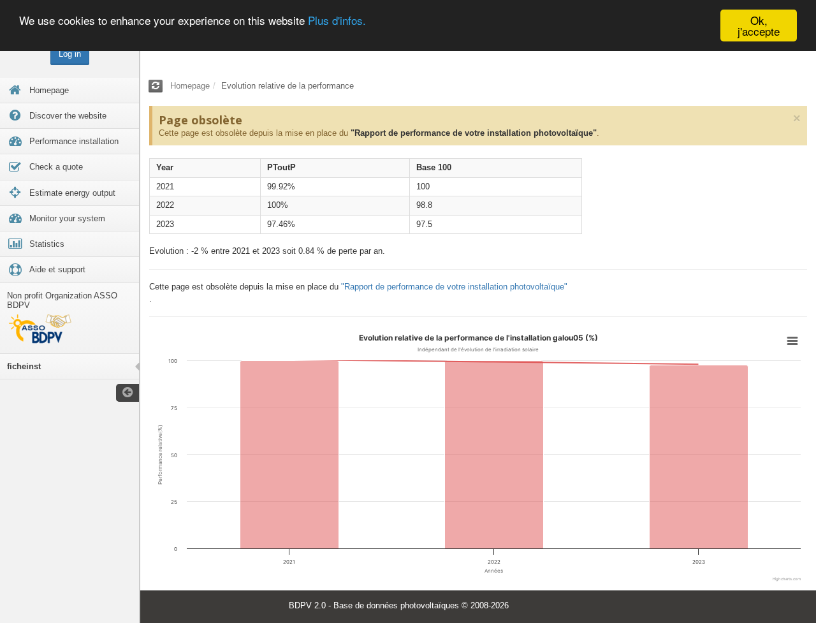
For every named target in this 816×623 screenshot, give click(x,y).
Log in (70, 54)
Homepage (190, 86)
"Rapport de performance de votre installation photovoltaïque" (474, 133)
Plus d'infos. (337, 21)
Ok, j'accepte (759, 25)
